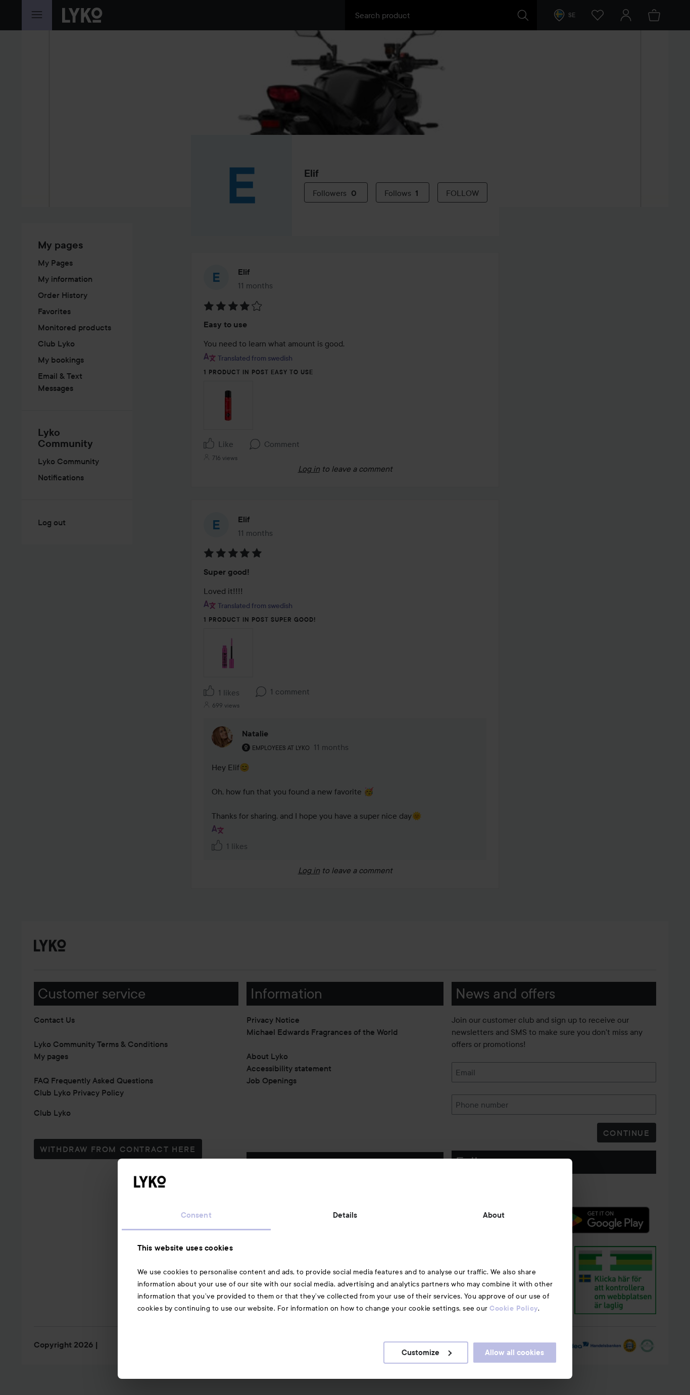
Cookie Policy (513, 1308)
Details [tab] (345, 1215)
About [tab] (494, 1215)
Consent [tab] (196, 1215)
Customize (420, 1352)
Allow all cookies (514, 1352)
